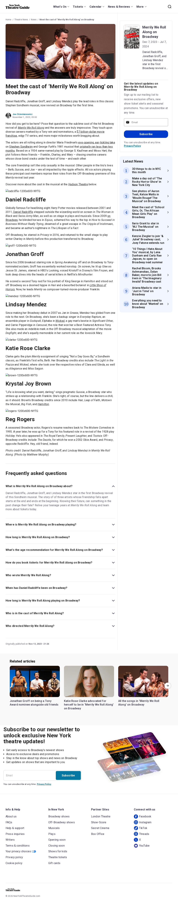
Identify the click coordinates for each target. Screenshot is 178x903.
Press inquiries (15, 834)
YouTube (144, 845)
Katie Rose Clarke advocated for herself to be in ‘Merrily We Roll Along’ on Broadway (89, 704)
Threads (144, 834)
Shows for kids (57, 851)
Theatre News (21, 19)
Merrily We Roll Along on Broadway (154, 32)
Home (8, 19)
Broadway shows (59, 816)
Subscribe (146, 134)
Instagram (145, 822)
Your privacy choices (18, 851)
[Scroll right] (167, 686)
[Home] (18, 6)
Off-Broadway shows (61, 822)
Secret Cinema (100, 828)
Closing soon (56, 845)
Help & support (15, 828)
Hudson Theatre (78, 184)
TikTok (143, 828)
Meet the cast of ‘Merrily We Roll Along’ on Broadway (66, 19)
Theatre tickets (57, 857)
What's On (59, 6)
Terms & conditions (18, 845)
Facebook (145, 816)
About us (11, 816)
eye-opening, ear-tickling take (96, 142)
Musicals (54, 828)
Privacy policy (14, 857)
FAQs (9, 822)
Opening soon (57, 839)
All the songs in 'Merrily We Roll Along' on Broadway (138, 702)
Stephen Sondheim (21, 146)
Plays (51, 834)
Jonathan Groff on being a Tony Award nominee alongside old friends (34, 702)
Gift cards (54, 863)
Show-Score (98, 822)
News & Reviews (119, 6)
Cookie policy (14, 863)
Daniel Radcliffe (23, 212)
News (34, 19)
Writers (10, 839)
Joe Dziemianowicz (23, 114)
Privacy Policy (132, 145)
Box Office (97, 834)
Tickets (78, 6)
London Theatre (100, 816)
